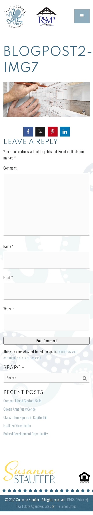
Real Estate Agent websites (33, 506)
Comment (9, 168)
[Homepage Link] (14, 15)
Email (8, 277)
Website (8, 308)
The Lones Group (66, 506)
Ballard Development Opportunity (25, 434)
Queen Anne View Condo (19, 409)
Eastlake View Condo (17, 425)
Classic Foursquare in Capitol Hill (25, 417)
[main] (46, 244)
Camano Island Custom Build (22, 400)
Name (8, 246)
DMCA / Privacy (77, 499)
